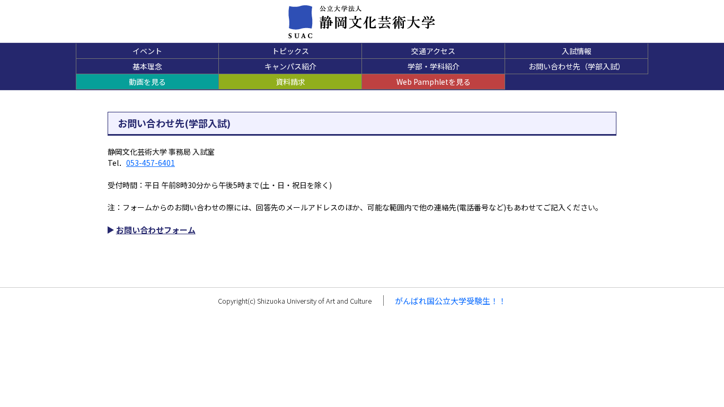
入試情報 (576, 51)
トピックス (290, 51)
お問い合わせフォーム (156, 229)
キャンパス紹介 (290, 66)
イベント (147, 51)
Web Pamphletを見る (433, 81)
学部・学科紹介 (434, 66)
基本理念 (147, 66)
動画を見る (147, 81)
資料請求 (290, 81)
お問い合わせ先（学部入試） (576, 66)
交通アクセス (433, 51)
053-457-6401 (150, 162)
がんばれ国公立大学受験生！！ (450, 300)
